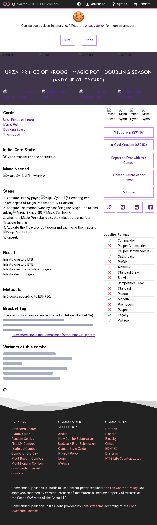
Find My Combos (23, 444)
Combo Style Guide (72, 449)
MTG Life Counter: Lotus (123, 458)
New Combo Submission (75, 439)
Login (62, 458)
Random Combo (22, 439)
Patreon (111, 429)
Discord (110, 434)
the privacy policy (92, 26)
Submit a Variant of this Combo (129, 177)
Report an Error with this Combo (128, 160)
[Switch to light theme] (79, 4)
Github (109, 444)
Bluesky (111, 439)
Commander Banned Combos (25, 470)
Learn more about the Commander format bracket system (53, 335)
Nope (89, 40)
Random (144, 4)
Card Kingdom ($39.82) (130, 145)
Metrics (64, 463)
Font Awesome (93, 506)
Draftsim (111, 453)
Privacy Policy (68, 453)
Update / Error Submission (77, 444)
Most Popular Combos (27, 463)
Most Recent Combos (27, 458)
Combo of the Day (24, 453)
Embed (131, 192)
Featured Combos (24, 449)
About (62, 434)
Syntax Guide (20, 434)
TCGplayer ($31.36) (130, 132)
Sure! (68, 40)
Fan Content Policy (123, 488)
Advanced (98, 4)
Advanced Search (24, 429)
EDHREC (111, 449)
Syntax (122, 4)
